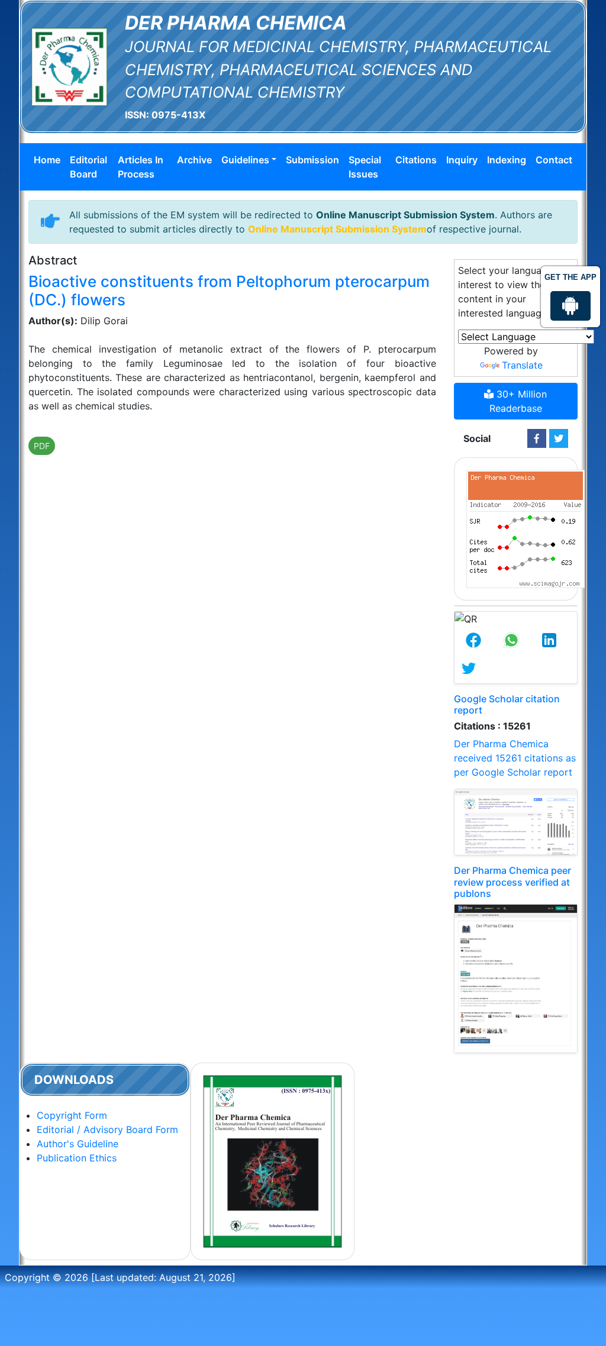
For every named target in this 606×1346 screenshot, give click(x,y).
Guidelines (245, 160)
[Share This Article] (473, 640)
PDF (42, 446)
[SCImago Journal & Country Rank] (525, 528)
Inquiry (462, 160)
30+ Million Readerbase (518, 401)
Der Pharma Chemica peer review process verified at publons (512, 881)
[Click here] (536, 438)
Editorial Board (88, 167)
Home (47, 160)
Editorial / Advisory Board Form (107, 1129)
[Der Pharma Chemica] (69, 66)
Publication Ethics (77, 1158)
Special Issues (365, 167)
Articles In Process (140, 167)
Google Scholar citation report (507, 704)
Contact (554, 160)
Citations (416, 160)
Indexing (506, 160)
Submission (312, 160)
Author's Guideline (77, 1144)
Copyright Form (72, 1115)
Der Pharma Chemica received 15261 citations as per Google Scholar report (515, 758)
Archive (194, 160)
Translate (522, 365)
